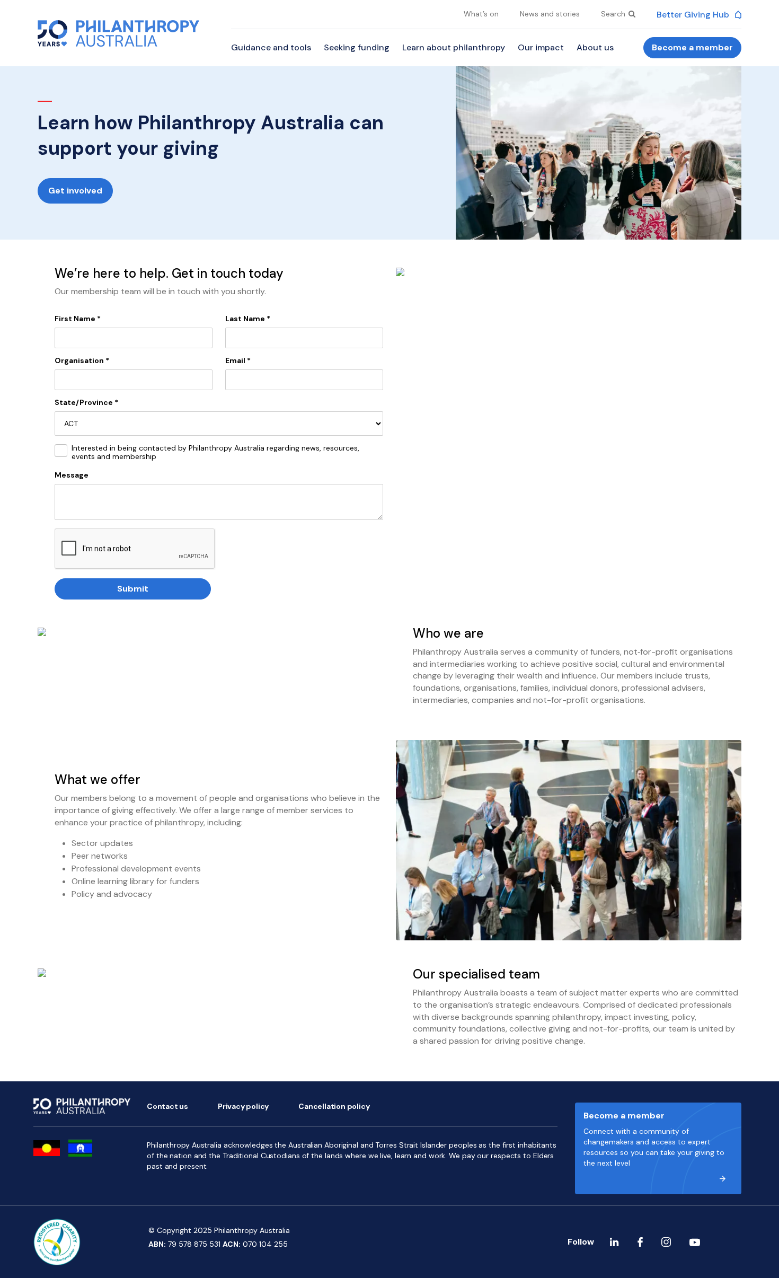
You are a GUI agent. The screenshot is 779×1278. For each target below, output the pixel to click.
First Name (78, 318)
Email (238, 360)
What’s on (481, 14)
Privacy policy (243, 1106)
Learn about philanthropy (453, 47)
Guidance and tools (271, 47)
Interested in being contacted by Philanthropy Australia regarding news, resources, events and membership (215, 452)
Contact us (167, 1106)
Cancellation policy (333, 1106)
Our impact (541, 47)
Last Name (247, 318)
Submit (132, 588)
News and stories (550, 14)
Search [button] (614, 14)
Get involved (75, 190)
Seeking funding (357, 47)
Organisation (82, 360)
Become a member (692, 47)
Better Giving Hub (694, 14)
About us (595, 47)
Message (71, 475)
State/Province (86, 402)
